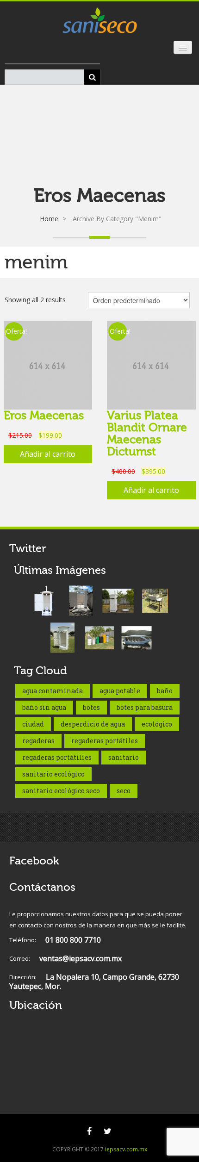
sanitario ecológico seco (61, 790)
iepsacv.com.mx (126, 1149)
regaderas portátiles (104, 740)
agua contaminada (52, 690)
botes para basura (145, 707)
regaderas (38, 740)
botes (91, 707)
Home (49, 218)
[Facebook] (89, 1131)
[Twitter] (107, 1131)
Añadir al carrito (47, 454)
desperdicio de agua (93, 724)
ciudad (33, 724)
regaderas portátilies (57, 757)
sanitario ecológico (53, 774)
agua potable (120, 690)
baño (165, 690)
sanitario (123, 757)
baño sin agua (44, 707)
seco (124, 790)
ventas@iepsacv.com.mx (65, 958)
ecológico (157, 724)
